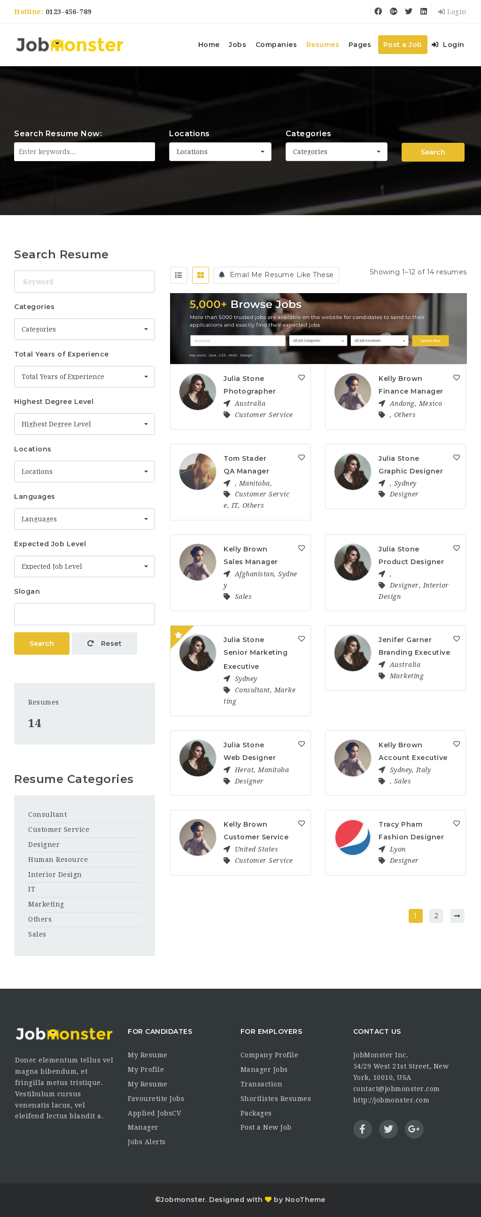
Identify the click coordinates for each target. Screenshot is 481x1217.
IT (235, 505)
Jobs (237, 44)
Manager (143, 1127)
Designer (404, 494)
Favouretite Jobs (156, 1098)
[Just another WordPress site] (69, 44)
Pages (360, 44)
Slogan (27, 591)
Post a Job (402, 44)
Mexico (430, 403)
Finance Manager (411, 391)
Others (405, 415)
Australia (250, 403)
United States (257, 849)
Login (456, 12)
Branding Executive (414, 652)
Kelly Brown (401, 378)
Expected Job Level (50, 544)
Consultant (252, 690)
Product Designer (411, 562)
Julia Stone (244, 378)
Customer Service (264, 415)
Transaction (261, 1084)
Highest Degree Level (53, 401)
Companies (276, 44)
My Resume (148, 1055)
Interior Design (55, 874)
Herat (244, 770)
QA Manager (246, 471)
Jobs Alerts (147, 1142)
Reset (110, 643)
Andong (402, 403)
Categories (309, 133)
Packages (256, 1113)
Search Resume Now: (58, 133)
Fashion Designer (411, 837)
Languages (34, 496)
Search (433, 152)
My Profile (146, 1069)
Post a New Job (266, 1127)
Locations (189, 133)
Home (209, 44)
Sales (243, 596)
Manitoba (254, 483)
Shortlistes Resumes (275, 1098)
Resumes (323, 44)
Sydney (405, 483)
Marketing (407, 676)
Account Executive (413, 757)
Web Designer (250, 757)
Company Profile (269, 1055)
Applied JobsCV (154, 1113)
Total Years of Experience (61, 354)
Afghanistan (254, 574)
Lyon (398, 849)
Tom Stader (245, 458)
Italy (423, 770)
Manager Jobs (264, 1069)
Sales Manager (251, 562)
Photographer (250, 391)
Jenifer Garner (405, 640)
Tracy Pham (400, 824)
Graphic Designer (411, 471)
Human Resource (58, 859)
